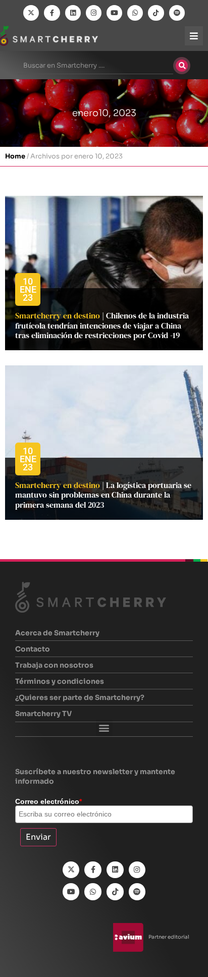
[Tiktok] (156, 13)
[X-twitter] (31, 13)
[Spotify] (177, 13)
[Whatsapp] (135, 13)
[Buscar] (182, 65)
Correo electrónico (48, 801)
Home (15, 156)
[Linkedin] (73, 13)
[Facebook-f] (52, 13)
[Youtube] (114, 13)
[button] (104, 728)
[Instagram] (93, 13)
